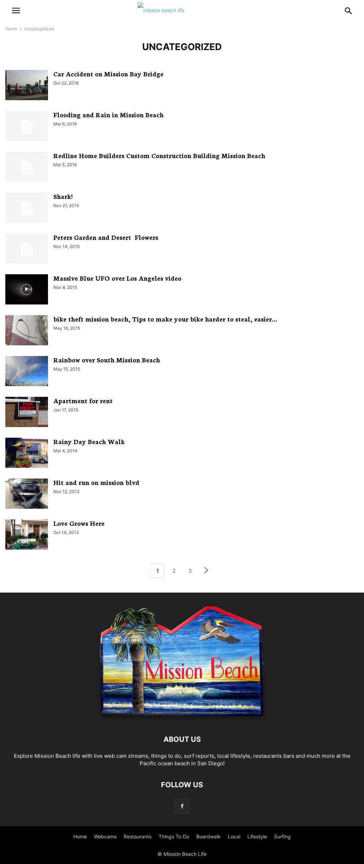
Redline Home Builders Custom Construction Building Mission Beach (160, 155)
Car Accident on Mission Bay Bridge (108, 73)
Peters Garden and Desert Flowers (105, 237)
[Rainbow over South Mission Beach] (26, 372)
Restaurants (137, 836)
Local (234, 836)
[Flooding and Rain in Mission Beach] (26, 127)
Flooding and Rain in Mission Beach (108, 114)
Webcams (105, 836)
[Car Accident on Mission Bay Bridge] (26, 86)
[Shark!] (26, 209)
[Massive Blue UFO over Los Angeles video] (26, 290)
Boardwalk (208, 836)
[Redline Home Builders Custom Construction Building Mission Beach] (26, 168)
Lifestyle (257, 836)
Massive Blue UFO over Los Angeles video (117, 277)
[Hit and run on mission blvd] (26, 495)
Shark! (63, 196)
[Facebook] (182, 806)
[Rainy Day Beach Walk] (26, 454)
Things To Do (174, 836)
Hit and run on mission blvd (96, 482)
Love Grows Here (79, 523)
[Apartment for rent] (26, 413)
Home (11, 28)
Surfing (282, 836)
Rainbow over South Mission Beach (106, 359)
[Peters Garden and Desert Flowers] (26, 249)
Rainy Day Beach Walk (89, 441)
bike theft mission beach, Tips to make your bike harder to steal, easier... (165, 318)
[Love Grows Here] (26, 535)
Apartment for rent (83, 400)
